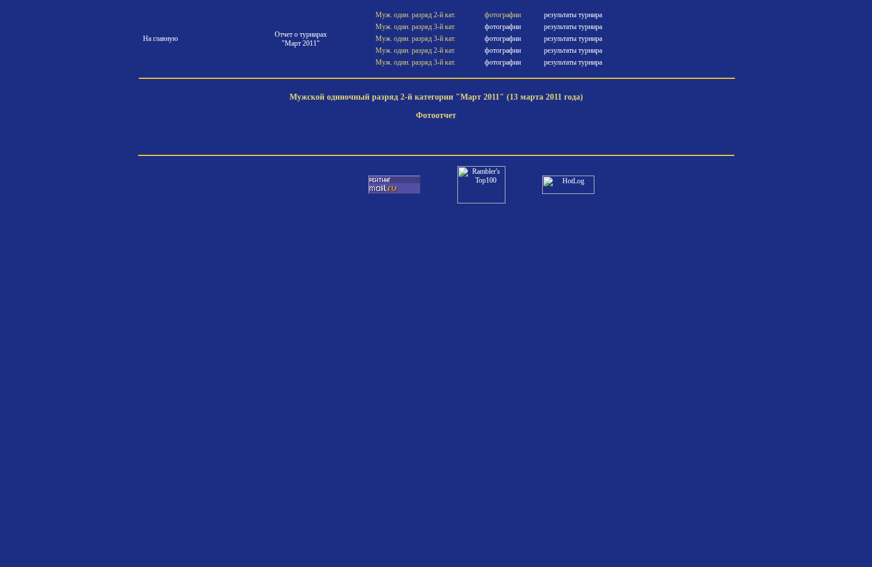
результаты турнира (573, 15)
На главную (160, 38)
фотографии (503, 27)
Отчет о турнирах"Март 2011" (301, 38)
